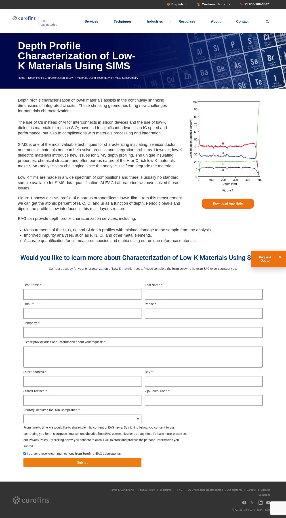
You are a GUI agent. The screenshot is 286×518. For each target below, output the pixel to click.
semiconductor (162, 144)
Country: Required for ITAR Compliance (50, 410)
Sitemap (265, 489)
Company (30, 323)
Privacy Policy (147, 489)
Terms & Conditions (122, 489)
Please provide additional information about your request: (63, 342)
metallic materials (41, 150)
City (148, 372)
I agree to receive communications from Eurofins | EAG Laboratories (74, 453)
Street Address (33, 372)
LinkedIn (262, 504)
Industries (155, 21)
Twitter (253, 504)
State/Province (34, 391)
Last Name (153, 285)
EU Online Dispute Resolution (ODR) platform (215, 489)
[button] (280, 257)
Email (27, 304)
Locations (264, 494)
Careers (251, 489)
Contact (242, 21)
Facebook (244, 504)
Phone (149, 304)
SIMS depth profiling (115, 155)
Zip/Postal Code (156, 391)
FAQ (180, 489)
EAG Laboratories (34, 21)
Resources (187, 21)
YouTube (269, 504)
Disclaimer (166, 489)
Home (21, 77)
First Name (31, 285)
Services (91, 21)
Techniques (123, 21)
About (216, 21)
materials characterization (46, 111)
